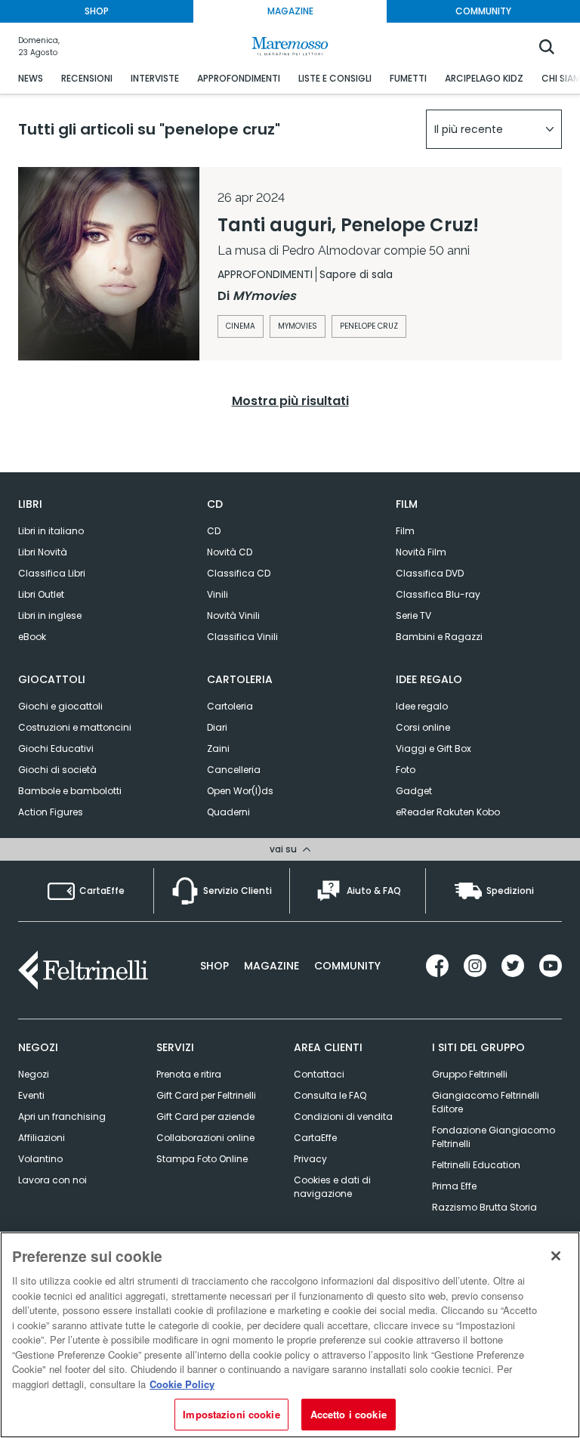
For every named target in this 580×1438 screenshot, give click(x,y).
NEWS (30, 78)
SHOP (97, 11)
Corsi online (423, 727)
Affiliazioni (41, 1137)
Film (405, 530)
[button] (494, 129)
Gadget (414, 790)
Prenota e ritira (188, 1074)
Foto (405, 769)
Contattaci (319, 1074)
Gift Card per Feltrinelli (206, 1095)
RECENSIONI (87, 78)
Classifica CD (238, 573)
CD (214, 530)
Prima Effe (454, 1186)
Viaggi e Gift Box (433, 748)
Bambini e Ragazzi (439, 636)
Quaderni (228, 812)
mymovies (297, 326)
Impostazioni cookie (231, 1414)
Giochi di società (57, 769)
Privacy (310, 1158)
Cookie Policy (182, 1384)
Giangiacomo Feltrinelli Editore (485, 1102)
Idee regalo (422, 706)
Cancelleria (234, 769)
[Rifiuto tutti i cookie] (555, 1256)
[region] (290, 1335)
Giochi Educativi (56, 748)
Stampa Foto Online (202, 1158)
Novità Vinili (233, 615)
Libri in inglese (50, 615)
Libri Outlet (41, 594)
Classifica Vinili (242, 636)
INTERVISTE (155, 78)
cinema (240, 326)
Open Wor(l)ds (240, 790)
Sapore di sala (356, 274)
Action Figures (50, 812)
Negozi (33, 1074)
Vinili (217, 594)
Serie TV (413, 615)
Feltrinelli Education (476, 1164)
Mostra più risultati (290, 401)
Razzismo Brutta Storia (484, 1207)
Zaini (218, 748)
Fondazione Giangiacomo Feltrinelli (493, 1137)
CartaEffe (315, 1137)
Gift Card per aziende (205, 1116)
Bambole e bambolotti (70, 790)
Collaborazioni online (205, 1137)
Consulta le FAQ (330, 1095)
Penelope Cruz (369, 326)
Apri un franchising (62, 1116)
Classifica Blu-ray (438, 594)
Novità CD (229, 552)
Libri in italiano (51, 530)
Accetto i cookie (348, 1414)
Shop (214, 965)
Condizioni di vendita (343, 1116)
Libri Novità (42, 552)
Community (347, 965)
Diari (217, 727)
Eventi (31, 1095)
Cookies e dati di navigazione (332, 1187)
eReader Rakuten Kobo (448, 812)
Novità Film (421, 552)
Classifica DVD (430, 573)
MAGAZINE (290, 11)
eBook (32, 636)
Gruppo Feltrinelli (470, 1074)
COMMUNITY (483, 11)
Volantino (40, 1158)
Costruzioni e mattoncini (74, 727)
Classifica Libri (51, 573)
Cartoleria (230, 706)
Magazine (271, 965)
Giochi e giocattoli (60, 706)
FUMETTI (408, 78)
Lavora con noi (52, 1180)
